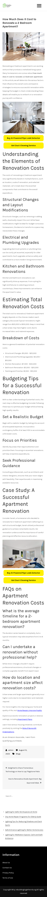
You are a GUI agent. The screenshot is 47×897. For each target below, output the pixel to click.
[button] (24, 138)
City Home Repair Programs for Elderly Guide (23, 817)
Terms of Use (8, 878)
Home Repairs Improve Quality (29, 710)
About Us (6, 863)
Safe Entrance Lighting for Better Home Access (24, 830)
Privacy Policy (8, 873)
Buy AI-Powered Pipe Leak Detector (23, 138)
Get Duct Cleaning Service (23, 145)
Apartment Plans (25, 719)
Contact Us (7, 868)
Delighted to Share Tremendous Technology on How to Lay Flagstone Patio (23, 770)
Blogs (18, 754)
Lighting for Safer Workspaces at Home (21, 812)
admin (10, 750)
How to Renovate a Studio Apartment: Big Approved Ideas (24, 781)
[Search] (41, 796)
